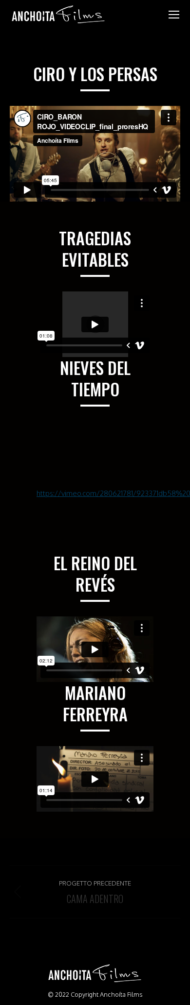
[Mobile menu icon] (174, 14)
